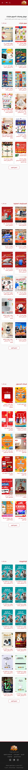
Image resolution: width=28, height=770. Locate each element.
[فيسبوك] (17, 760)
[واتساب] (10, 760)
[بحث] (9, 2)
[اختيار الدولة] (6, 2)
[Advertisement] (14, 10)
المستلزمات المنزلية (8, 754)
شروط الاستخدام (12, 767)
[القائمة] (2, 2)
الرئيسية (22, 754)
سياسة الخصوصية (19, 767)
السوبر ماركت (16, 754)
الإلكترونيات (9, 757)
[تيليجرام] (14, 760)
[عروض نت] (14, 748)
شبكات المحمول (17, 757)
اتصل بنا (6, 767)
